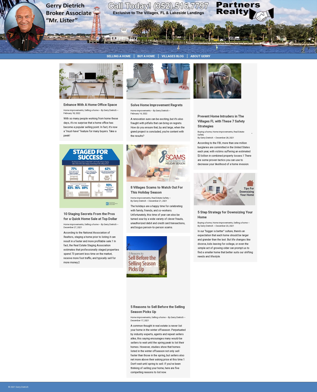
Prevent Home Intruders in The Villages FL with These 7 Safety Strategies (221, 121)
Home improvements (74, 110)
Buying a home (205, 132)
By (109, 110)
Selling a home (92, 110)
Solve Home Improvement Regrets (157, 105)
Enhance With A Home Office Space (90, 105)
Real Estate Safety (160, 198)
